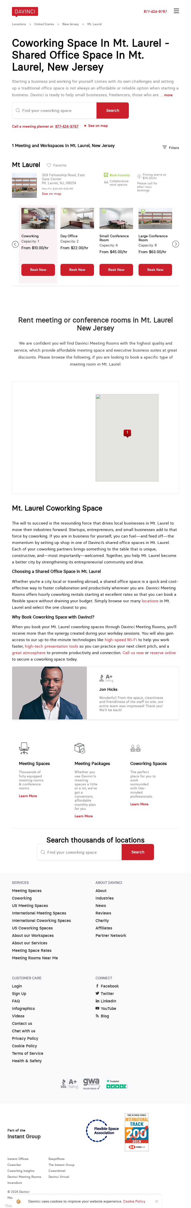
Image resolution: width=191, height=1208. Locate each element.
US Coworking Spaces (32, 928)
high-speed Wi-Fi (121, 639)
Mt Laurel (26, 165)
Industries (105, 898)
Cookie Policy (24, 1046)
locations (150, 600)
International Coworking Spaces (41, 920)
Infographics (23, 1008)
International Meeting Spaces (39, 913)
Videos (18, 1016)
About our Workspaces (33, 935)
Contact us (22, 1023)
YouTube (108, 1008)
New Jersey (70, 24)
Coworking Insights (20, 1171)
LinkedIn (108, 1001)
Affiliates (104, 928)
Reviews (103, 913)
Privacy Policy (25, 1038)
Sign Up (19, 993)
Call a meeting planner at (45, 126)
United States (44, 24)
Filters (174, 148)
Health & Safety (27, 1060)
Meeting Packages (92, 763)
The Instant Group (61, 1165)
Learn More (28, 796)
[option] (38, 244)
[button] (127, 434)
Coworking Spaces (148, 763)
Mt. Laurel (94, 24)
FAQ (16, 1001)
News (101, 905)
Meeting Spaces (34, 763)
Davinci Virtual (58, 1177)
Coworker (14, 1165)
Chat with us (23, 1031)
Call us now (133, 652)
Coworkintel (56, 1171)
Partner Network (111, 935)
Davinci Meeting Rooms (24, 1177)
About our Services (29, 943)
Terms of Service (27, 1053)
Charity (102, 920)
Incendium (14, 1183)
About (101, 890)
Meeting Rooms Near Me (35, 958)
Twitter (107, 993)
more (168, 95)
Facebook (110, 986)
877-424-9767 (155, 11)
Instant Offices (17, 1159)
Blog (105, 1016)
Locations (19, 24)
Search (112, 110)
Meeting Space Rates (31, 950)
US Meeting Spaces (30, 905)
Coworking (22, 898)
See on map (51, 193)
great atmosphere (29, 652)
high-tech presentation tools (51, 646)
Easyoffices (56, 1159)
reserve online (163, 652)
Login (17, 986)
